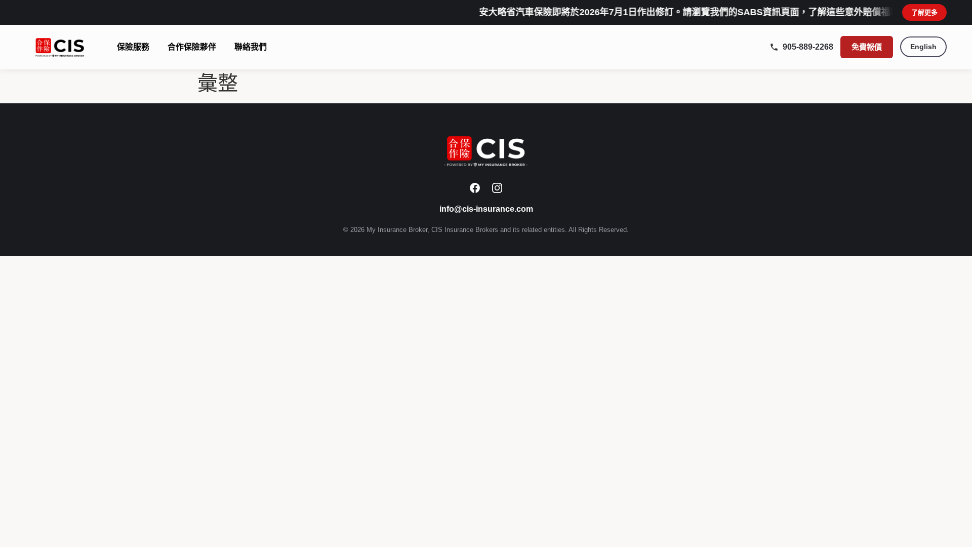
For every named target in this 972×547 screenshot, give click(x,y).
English (923, 47)
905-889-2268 (808, 47)
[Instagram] (497, 188)
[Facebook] (475, 188)
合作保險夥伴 (192, 47)
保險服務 (133, 47)
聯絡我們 (250, 47)
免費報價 (867, 47)
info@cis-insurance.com (486, 209)
